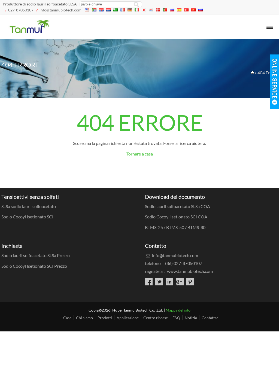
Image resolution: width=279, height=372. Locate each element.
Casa (67, 317)
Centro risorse (155, 317)
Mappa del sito (178, 310)
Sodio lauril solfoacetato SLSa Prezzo (35, 255)
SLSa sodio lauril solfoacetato (28, 206)
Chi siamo (84, 317)
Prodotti (105, 317)
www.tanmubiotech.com (190, 271)
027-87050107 (21, 10)
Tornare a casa (139, 153)
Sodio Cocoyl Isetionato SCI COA (176, 216)
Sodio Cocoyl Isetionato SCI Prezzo (34, 266)
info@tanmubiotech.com (60, 10)
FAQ (176, 317)
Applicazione (128, 317)
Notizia (191, 317)
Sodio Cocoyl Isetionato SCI (27, 216)
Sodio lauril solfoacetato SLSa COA (177, 206)
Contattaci (211, 317)
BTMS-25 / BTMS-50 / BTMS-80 (175, 227)
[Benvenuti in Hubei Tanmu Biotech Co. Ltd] (29, 31)
